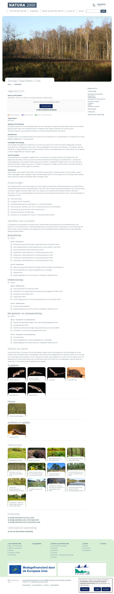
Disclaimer (46, 585)
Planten (90, 105)
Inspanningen (92, 91)
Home (9, 84)
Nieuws (85, 546)
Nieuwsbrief (87, 550)
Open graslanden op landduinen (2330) (25, 289)
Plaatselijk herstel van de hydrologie (22, 212)
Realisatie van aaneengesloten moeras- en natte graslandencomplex (32, 215)
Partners (54, 557)
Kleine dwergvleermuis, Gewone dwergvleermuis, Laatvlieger (32, 270)
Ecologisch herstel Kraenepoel (20, 201)
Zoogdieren (91, 103)
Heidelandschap (92, 97)
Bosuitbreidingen (16, 199)
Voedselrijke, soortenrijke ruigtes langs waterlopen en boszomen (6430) (36, 244)
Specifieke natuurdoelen (95, 94)
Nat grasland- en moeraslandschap (97, 99)
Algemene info (92, 88)
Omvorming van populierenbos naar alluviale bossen (28, 209)
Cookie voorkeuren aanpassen (46, 110)
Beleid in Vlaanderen (15, 548)
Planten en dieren (93, 101)
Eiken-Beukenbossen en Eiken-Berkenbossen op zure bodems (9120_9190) (36, 247)
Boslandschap (91, 96)
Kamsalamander (18, 337)
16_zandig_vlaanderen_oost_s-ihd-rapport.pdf (23, 520)
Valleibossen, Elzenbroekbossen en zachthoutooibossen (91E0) (33, 252)
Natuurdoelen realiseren (59, 546)
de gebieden (17, 84)
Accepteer (106, 589)
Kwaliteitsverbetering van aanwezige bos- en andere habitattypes (31, 204)
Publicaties (91, 112)
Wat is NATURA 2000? (15, 546)
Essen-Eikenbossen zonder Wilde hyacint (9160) (28, 250)
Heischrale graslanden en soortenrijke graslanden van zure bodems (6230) (37, 299)
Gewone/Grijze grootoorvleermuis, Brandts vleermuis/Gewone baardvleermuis (38, 267)
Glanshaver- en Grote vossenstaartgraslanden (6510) (29, 330)
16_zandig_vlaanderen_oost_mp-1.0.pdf (21, 518)
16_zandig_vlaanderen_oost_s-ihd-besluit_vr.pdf (24, 522)
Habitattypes (92, 109)
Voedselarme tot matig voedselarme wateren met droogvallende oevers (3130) (38, 291)
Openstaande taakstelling (96, 114)
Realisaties (54, 550)
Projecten (54, 548)
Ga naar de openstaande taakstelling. (20, 531)
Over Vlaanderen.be (37, 585)
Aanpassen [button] (85, 589)
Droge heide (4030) (19, 297)
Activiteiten (86, 548)
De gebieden (34, 11)
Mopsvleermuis (18, 272)
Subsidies (54, 553)
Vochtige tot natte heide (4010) (23, 294)
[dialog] (95, 585)
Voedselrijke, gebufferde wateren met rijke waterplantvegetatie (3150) (35, 322)
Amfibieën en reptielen (93, 106)
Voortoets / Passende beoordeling (62, 555)
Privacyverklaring (26, 585)
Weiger (97, 589)
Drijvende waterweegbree (21, 306)
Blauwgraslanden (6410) (20, 325)
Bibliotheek (12, 555)
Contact (81, 11)
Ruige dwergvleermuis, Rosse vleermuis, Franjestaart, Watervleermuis (35, 275)
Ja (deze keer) (46, 106)
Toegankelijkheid (54, 585)
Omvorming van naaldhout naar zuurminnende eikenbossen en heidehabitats (36, 207)
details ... (13, 238)
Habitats (11, 550)
